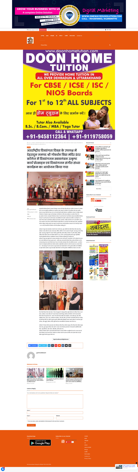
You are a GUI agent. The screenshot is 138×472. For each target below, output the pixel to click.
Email (28, 415)
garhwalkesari (33, 209)
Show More (98, 188)
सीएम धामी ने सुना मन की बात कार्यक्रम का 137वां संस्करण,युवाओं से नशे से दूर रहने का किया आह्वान (102, 158)
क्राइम (47, 35)
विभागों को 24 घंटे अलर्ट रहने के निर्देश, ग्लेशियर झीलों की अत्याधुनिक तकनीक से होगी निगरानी (102, 166)
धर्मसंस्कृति (52, 35)
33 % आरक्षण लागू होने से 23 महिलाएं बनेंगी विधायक (55, 379)
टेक (56, 35)
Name (28, 410)
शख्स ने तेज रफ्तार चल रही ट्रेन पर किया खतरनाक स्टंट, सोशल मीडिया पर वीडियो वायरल (35, 380)
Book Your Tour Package (98, 206)
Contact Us (79, 35)
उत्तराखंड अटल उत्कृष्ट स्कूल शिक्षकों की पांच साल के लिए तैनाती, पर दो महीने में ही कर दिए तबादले (102, 174)
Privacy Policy (44, 45)
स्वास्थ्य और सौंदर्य (87, 447)
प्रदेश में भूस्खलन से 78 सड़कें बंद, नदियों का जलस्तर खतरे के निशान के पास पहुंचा (103, 182)
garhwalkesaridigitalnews (61, 339)
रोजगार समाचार (72, 35)
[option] (98, 228)
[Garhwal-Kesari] (30, 40)
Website (58, 415)
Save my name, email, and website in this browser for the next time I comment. (46, 421)
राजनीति (66, 35)
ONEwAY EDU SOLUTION (45, 464)
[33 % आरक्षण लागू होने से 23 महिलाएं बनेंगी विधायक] (55, 373)
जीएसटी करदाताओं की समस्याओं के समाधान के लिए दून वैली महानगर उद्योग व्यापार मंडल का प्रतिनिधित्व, (74, 380)
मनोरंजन (60, 35)
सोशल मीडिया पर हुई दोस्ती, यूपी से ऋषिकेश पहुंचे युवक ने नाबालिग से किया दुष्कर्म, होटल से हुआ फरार (103, 149)
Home (29, 142)
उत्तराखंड (42, 35)
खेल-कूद (86, 449)
